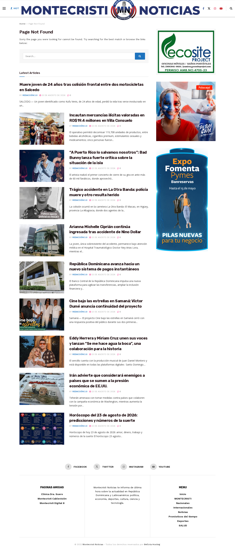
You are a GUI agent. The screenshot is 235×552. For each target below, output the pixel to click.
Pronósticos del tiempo (183, 516)
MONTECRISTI (182, 498)
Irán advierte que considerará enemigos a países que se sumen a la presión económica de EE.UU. (107, 380)
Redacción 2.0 (30, 95)
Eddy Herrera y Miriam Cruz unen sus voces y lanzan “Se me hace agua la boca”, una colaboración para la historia (108, 343)
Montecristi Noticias (93, 544)
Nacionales (183, 503)
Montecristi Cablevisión (52, 498)
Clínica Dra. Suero (52, 494)
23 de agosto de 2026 (53, 95)
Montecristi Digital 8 (52, 503)
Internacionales (183, 507)
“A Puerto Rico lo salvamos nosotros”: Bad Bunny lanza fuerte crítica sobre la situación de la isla (108, 157)
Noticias (183, 512)
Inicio (183, 494)
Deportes (183, 521)
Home (22, 24)
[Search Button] (140, 56)
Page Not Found (37, 24)
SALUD (183, 525)
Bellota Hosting (152, 544)
